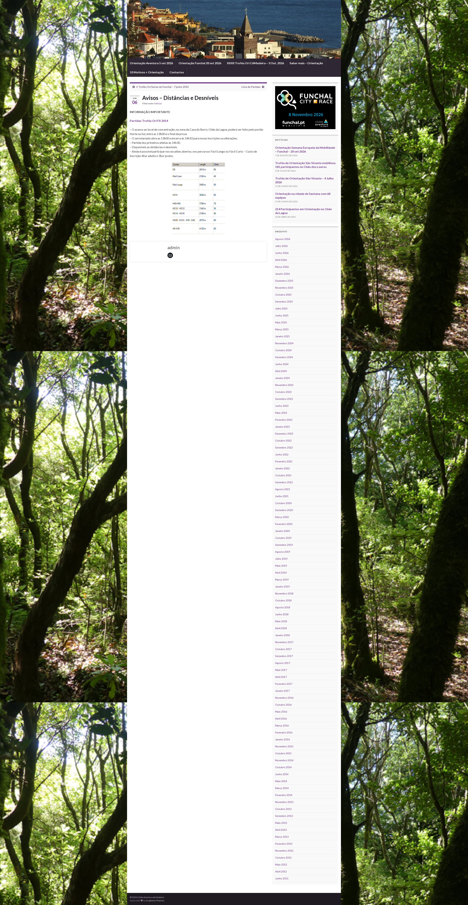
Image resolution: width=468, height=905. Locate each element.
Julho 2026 (281, 245)
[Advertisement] (198, 274)
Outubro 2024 (283, 350)
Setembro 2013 (284, 815)
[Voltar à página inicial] (234, 29)
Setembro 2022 (284, 447)
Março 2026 (282, 266)
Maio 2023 (281, 412)
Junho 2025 (281, 315)
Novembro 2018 (284, 593)
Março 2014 (282, 788)
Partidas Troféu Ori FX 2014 (149, 120)
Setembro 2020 (284, 510)
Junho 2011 (281, 878)
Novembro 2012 (284, 850)
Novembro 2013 (284, 801)
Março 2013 (282, 836)
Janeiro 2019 (282, 586)
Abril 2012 (281, 871)
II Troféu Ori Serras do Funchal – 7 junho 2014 (162, 86)
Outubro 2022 (283, 440)
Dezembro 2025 (284, 280)
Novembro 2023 (284, 384)
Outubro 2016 (283, 704)
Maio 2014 (281, 781)
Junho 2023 (281, 405)
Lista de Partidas (251, 86)
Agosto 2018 (282, 607)
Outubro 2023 (283, 391)
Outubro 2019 (283, 537)
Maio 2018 (281, 621)
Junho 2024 (281, 364)
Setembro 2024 (284, 357)
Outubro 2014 (283, 767)
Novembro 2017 (284, 642)
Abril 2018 (281, 628)
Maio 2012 (281, 864)
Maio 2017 (281, 669)
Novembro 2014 (284, 760)
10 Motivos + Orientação (147, 72)
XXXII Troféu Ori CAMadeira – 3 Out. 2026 (255, 63)
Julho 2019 (281, 558)
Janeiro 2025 (282, 336)
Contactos (176, 72)
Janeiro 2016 (282, 739)
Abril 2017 (281, 676)
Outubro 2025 (283, 294)
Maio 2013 (281, 822)
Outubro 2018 (283, 600)
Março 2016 (282, 725)
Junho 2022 (281, 454)
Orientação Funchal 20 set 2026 (200, 63)
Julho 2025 (281, 308)
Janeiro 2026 (282, 273)
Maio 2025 (281, 322)
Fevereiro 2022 (283, 461)
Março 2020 (282, 517)
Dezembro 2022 (284, 433)
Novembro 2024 (284, 343)
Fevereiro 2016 (283, 732)
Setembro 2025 (284, 301)
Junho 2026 (281, 252)
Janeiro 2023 (282, 426)
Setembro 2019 (284, 544)
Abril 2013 (281, 829)
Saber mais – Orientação (306, 63)
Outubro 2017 (283, 649)
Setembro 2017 (284, 656)
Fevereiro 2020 (283, 523)
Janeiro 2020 (282, 530)
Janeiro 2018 (282, 635)
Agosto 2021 (282, 489)
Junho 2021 (281, 496)
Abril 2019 (281, 572)
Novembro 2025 (284, 287)
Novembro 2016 (284, 697)
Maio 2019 (281, 565)
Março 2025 (282, 329)
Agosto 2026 (282, 239)
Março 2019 (282, 579)
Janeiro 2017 (282, 690)
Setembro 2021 (284, 482)
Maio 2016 (281, 711)
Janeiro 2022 (282, 468)
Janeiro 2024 (282, 378)
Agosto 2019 (282, 551)
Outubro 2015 (283, 753)
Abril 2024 (281, 371)
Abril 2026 (281, 259)
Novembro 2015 (284, 746)
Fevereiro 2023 (283, 419)
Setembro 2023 (284, 398)
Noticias (158, 103)
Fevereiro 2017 (283, 683)
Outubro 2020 (283, 503)
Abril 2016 (281, 718)
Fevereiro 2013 (283, 843)
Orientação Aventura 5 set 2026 (151, 63)
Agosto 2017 (282, 662)
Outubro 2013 (283, 808)
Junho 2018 (281, 614)
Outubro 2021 (283, 475)
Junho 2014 (281, 774)
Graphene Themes (155, 900)
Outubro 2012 (283, 857)
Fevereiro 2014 (283, 795)
